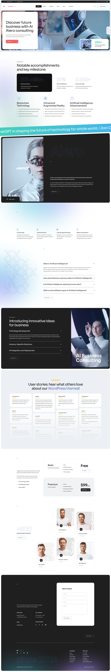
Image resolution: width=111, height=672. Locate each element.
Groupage (85, 658)
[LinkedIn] (24, 652)
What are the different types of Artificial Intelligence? (65, 290)
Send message (66, 618)
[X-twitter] (39, 624)
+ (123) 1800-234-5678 (21, 617)
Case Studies (72, 660)
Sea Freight (85, 654)
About (71, 653)
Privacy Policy (91, 666)
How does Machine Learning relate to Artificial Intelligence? (67, 278)
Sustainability (72, 656)
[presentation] (108, 28)
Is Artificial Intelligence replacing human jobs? (62, 284)
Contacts (71, 661)
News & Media (72, 658)
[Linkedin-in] (42, 624)
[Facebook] (101, 1)
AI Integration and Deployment (22, 351)
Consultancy (85, 660)
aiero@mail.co (20, 1)
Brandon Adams (63, 559)
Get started (84, 470)
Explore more (54, 191)
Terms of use (86, 666)
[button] (85, 44)
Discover (9, 41)
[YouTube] (27, 652)
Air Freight (85, 653)
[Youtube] (45, 624)
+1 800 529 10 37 (9, 1)
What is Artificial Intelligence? (55, 264)
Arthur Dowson (83, 533)
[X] (103, 1)
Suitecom (19, 666)
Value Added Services (87, 661)
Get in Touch (103, 6)
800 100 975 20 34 (20, 615)
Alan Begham (62, 530)
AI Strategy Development (19, 331)
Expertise (71, 654)
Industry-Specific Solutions (20, 344)
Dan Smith (42, 564)
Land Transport (86, 656)
